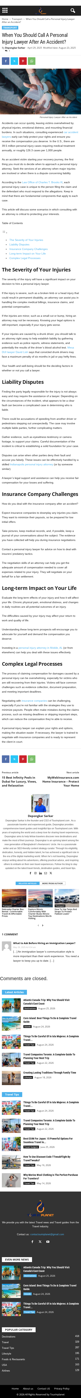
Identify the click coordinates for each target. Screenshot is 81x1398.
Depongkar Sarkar (15, 47)
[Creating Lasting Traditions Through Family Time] (11, 1078)
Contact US (43, 1388)
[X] (14, 61)
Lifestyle (28, 1077)
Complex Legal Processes (24, 258)
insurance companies (34, 700)
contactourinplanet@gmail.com (47, 1234)
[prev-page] (38, 925)
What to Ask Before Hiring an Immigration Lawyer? (44, 943)
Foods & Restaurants (13, 1359)
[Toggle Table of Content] (5, 232)
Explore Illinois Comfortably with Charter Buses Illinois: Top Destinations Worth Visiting (40, 914)
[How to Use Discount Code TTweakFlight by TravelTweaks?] (11, 1162)
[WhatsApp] (31, 61)
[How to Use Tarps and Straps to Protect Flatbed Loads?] (67, 898)
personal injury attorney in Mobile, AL (40, 647)
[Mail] (45, 873)
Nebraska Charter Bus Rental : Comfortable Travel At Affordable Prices (13, 912)
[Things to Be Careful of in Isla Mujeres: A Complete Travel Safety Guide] (11, 1042)
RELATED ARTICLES (28, 883)
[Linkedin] (40, 873)
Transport (17, 19)
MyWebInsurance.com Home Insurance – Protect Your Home (60, 781)
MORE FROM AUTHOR (52, 883)
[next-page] (42, 925)
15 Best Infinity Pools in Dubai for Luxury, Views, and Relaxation (19, 781)
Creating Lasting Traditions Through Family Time (49, 1072)
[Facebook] (5, 61)
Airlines (6, 1370)
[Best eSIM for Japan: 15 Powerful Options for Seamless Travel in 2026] (11, 1144)
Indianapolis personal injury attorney (31, 464)
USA (4, 1365)
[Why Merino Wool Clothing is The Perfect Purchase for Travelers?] (11, 1180)
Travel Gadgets (31, 1147)
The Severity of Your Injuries (26, 239)
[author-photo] (40, 803)
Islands (27, 1026)
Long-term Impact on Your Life (27, 253)
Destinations (30, 1008)
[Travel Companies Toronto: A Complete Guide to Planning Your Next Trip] (11, 1060)
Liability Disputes (19, 244)
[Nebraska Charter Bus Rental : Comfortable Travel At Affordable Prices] (14, 898)
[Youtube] (48, 1242)
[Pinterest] (23, 61)
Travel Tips (29, 1044)
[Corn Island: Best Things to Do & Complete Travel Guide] (11, 1023)
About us (28, 1388)
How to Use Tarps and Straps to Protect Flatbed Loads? (66, 911)
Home (5, 19)
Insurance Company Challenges (28, 249)
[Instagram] (35, 873)
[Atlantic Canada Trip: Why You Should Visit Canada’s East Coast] (11, 1005)
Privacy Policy (62, 1388)
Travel (5, 1342)
